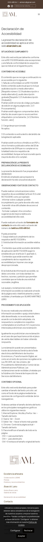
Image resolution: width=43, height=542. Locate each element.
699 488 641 (13, 2)
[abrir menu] (39, 14)
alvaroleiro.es (13, 45)
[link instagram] (12, 6)
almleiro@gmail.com (27, 2)
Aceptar (21, 536)
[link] (9, 14)
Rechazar (28, 530)
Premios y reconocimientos (14, 482)
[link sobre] (21, 461)
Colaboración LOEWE (12, 478)
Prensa (6, 480)
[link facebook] (9, 6)
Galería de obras (10, 492)
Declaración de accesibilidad (15, 497)
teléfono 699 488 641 (20, 228)
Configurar (15, 530)
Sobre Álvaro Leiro (11, 490)
